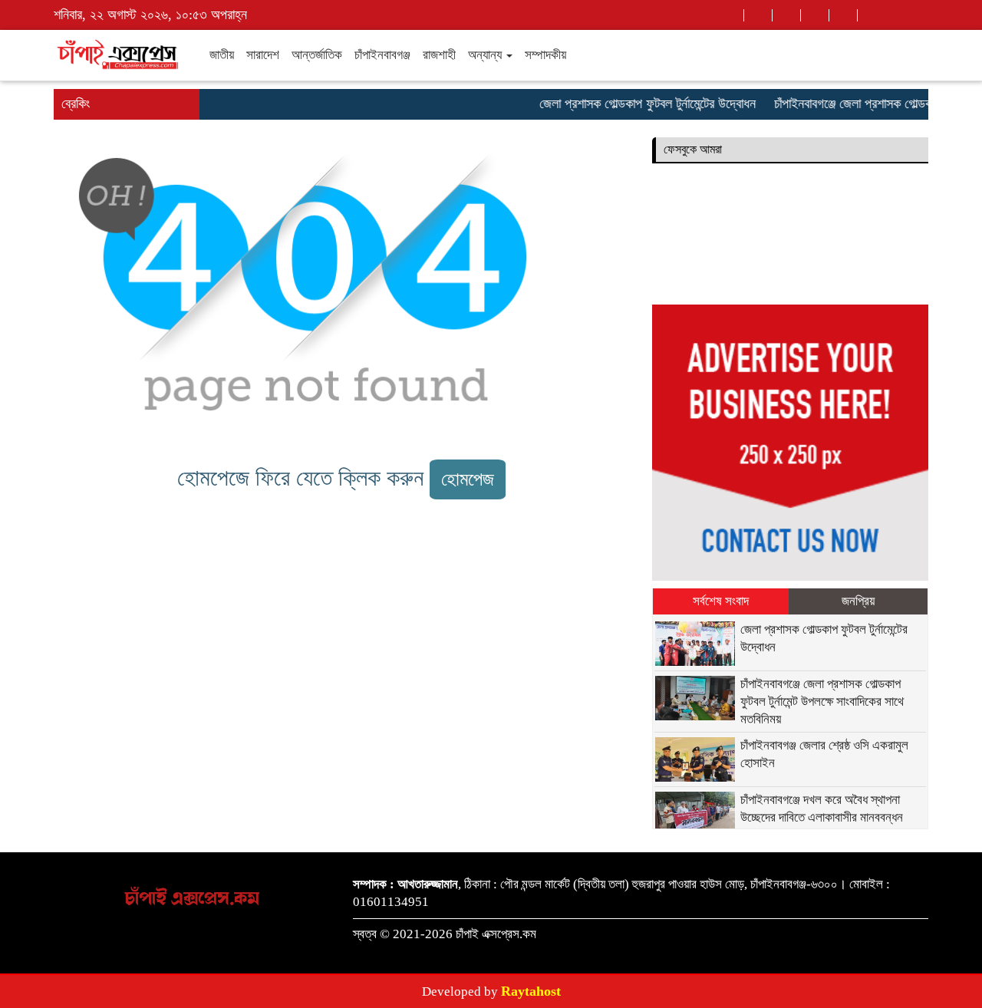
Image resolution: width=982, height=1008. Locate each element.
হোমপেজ (467, 479)
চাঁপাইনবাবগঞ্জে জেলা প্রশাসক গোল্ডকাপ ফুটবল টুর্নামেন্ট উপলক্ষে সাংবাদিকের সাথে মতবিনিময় (823, 701)
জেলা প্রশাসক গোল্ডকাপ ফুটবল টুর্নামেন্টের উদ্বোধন (637, 103)
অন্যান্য (486, 55)
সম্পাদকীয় (545, 55)
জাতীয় (221, 55)
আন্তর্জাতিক (317, 55)
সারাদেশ (262, 55)
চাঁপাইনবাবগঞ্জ (382, 55)
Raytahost (531, 991)
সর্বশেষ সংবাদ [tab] (721, 601)
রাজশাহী (439, 55)
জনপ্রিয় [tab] (858, 601)
